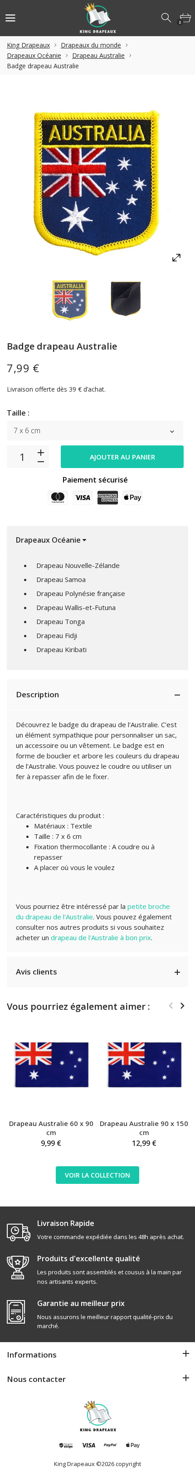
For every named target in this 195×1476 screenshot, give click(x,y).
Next (182, 1005)
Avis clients (36, 971)
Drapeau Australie (98, 55)
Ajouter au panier (122, 456)
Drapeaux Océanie (34, 55)
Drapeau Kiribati (61, 649)
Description (37, 694)
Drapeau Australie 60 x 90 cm (51, 1128)
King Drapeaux (28, 45)
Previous (171, 1005)
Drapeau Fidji (56, 635)
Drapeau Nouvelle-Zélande (78, 565)
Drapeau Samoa (61, 579)
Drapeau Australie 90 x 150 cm (144, 1128)
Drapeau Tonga (60, 621)
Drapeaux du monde (91, 45)
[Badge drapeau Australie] (70, 299)
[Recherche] (167, 18)
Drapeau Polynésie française (80, 593)
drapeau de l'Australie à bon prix (101, 937)
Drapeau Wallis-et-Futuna (76, 607)
